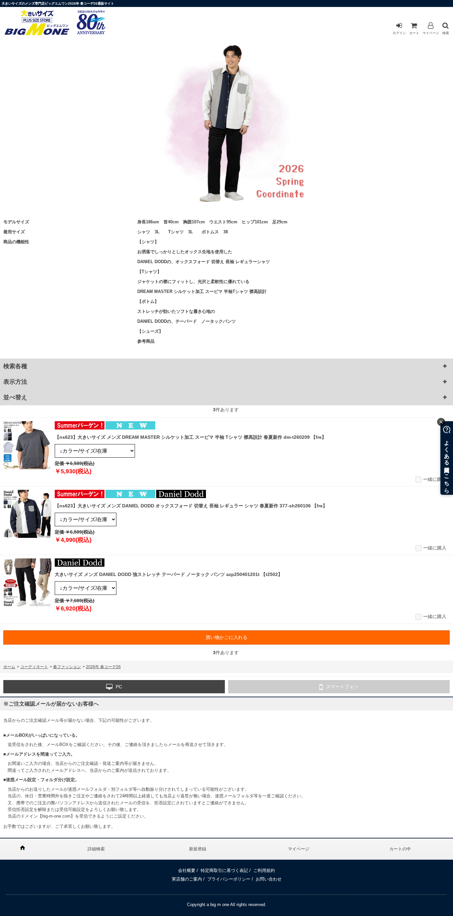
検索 (445, 33)
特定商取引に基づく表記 (224, 870)
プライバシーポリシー (228, 879)
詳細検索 (96, 848)
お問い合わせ (269, 879)
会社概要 (186, 870)
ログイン (399, 33)
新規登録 (197, 848)
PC (119, 686)
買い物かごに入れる (226, 637)
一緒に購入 (434, 479)
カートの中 (400, 848)
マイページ (430, 33)
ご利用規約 (264, 870)
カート (414, 33)
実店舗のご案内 (187, 879)
